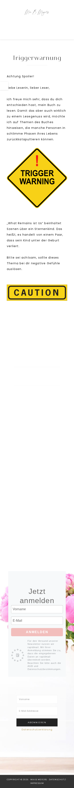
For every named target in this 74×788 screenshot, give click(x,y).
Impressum (37, 783)
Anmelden (37, 632)
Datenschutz (57, 779)
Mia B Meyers (37, 12)
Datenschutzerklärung (37, 729)
